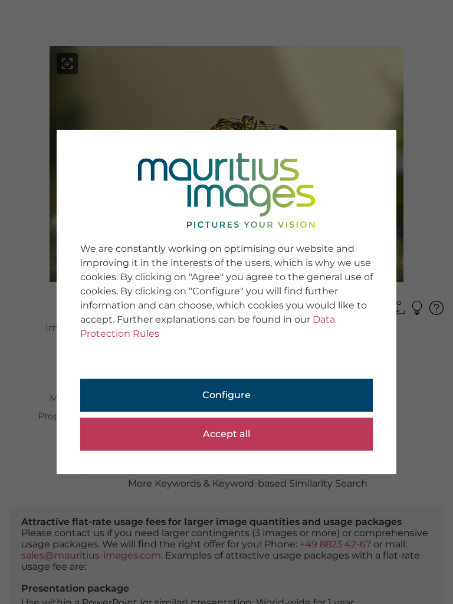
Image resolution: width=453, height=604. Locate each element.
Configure (226, 395)
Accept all (226, 433)
